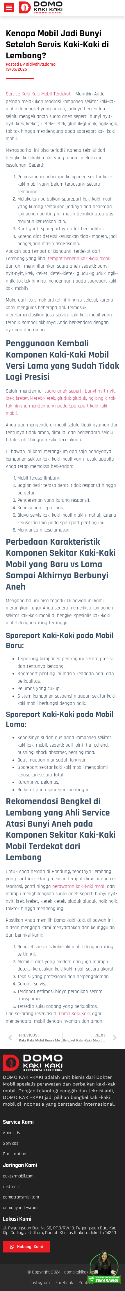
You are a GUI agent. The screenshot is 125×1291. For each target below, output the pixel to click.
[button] (9, 7)
